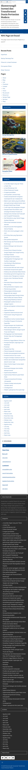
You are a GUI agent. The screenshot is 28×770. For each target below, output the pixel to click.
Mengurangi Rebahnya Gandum (13, 299)
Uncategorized (8, 387)
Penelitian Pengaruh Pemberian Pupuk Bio (15, 643)
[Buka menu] (1, 2)
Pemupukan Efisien (6, 66)
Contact (5, 86)
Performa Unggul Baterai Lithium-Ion (14, 340)
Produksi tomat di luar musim (12, 355)
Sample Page (6, 97)
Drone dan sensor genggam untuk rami (14, 568)
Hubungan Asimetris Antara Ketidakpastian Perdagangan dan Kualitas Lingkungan (13, 259)
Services (5, 99)
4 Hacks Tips (7, 186)
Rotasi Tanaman (5, 70)
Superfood (4, 54)
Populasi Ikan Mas (9, 349)
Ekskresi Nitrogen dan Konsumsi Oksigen (14, 578)
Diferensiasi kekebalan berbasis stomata (14, 561)
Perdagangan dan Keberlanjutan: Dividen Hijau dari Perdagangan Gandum (13, 336)
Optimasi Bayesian (9, 310)
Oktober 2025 (8, 420)
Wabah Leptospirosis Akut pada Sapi (14, 390)
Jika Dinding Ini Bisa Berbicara (12, 263)
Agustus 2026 (8, 401)
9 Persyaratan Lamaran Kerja (12, 194)
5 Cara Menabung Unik (10, 188)
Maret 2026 (7, 411)
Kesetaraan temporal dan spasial (13, 269)
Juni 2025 (6, 428)
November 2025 (8, 418)
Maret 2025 (7, 435)
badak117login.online (8, 481)
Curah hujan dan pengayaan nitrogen (14, 207)
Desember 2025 (8, 416)
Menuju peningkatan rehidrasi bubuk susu (14, 632)
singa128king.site (7, 469)
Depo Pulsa (5, 450)
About (4, 78)
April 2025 (7, 433)
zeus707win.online (7, 473)
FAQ (4, 88)
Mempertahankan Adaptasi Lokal (13, 287)
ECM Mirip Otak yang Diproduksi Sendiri (14, 570)
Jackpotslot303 (6, 461)
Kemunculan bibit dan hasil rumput (14, 267)
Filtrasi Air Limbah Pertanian (9, 62)
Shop (4, 101)
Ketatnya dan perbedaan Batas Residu (14, 272)
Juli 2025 (6, 426)
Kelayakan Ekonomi (9, 265)
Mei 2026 (6, 407)
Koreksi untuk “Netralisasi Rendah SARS (14, 606)
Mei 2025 (6, 431)
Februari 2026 (8, 413)
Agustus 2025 (8, 424)
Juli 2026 (6, 403)
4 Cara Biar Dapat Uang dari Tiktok (13, 184)
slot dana (5, 488)
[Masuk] (7, 1)
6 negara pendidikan (10, 192)
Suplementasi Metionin (10, 372)
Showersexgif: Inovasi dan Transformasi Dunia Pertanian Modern (10, 11)
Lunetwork (5, 465)
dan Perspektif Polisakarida (11, 216)
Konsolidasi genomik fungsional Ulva (14, 274)
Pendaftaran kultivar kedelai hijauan (14, 319)
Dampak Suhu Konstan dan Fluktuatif (14, 214)
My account (6, 93)
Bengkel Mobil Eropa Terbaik (12, 205)
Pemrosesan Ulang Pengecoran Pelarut (14, 639)
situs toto (5, 457)
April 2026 (7, 409)
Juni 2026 (6, 405)
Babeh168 (5, 485)
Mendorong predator (10, 289)
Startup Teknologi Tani (7, 58)
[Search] (27, 1)
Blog (4, 80)
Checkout (5, 84)
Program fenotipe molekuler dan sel (14, 357)
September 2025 (8, 422)
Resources (6, 95)
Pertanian (6, 347)
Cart (4, 82)
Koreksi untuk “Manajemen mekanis (14, 276)
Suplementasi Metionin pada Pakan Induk (14, 692)
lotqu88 (4, 454)
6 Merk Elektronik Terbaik (11, 190)
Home (4, 90)
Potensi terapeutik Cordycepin (12, 351)
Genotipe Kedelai (9, 254)
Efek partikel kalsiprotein (11, 239)
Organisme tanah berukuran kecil (13, 312)
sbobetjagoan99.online (8, 477)
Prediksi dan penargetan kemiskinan (14, 353)
